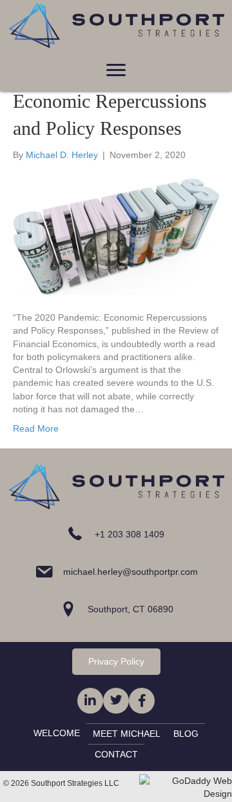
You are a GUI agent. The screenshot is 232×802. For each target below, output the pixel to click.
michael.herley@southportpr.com (130, 571)
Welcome (57, 733)
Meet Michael (126, 733)
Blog (185, 733)
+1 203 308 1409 (129, 534)
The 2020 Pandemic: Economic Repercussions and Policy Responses (110, 101)
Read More (36, 428)
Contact (116, 754)
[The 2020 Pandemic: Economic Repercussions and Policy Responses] (116, 235)
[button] (116, 70)
